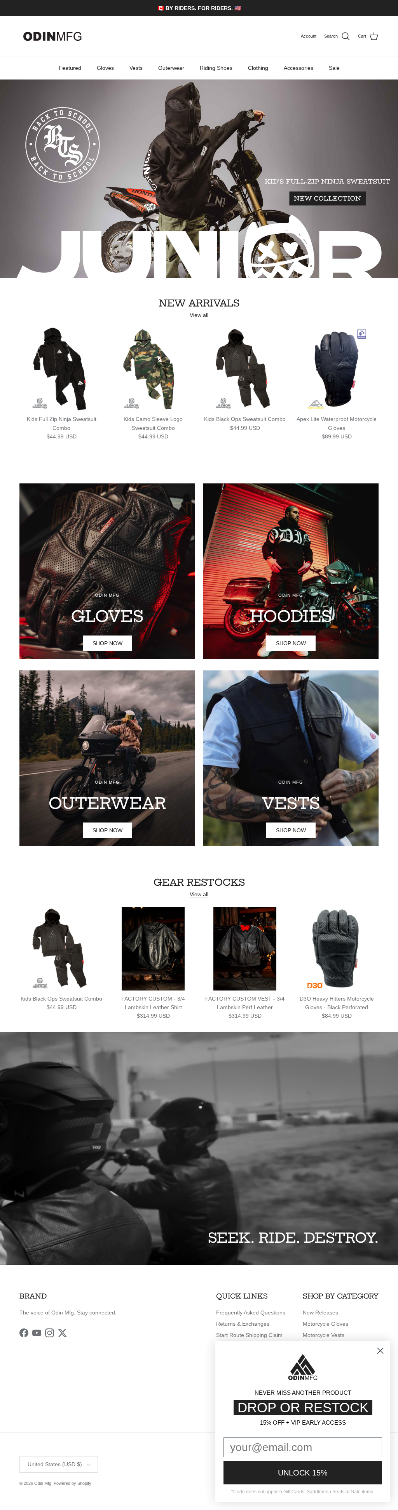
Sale (334, 68)
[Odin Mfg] (52, 36)
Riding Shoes (216, 68)
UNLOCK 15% (303, 1472)
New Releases (320, 1312)
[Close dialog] (380, 1351)
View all (199, 315)
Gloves (105, 68)
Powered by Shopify (72, 1483)
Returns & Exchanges (242, 1324)
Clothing (258, 68)
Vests (136, 68)
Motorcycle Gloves (325, 1324)
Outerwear (171, 68)
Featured (70, 68)
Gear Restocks (199, 882)
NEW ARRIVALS (199, 303)
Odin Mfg (42, 1483)
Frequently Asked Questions (250, 1312)
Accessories (298, 68)
